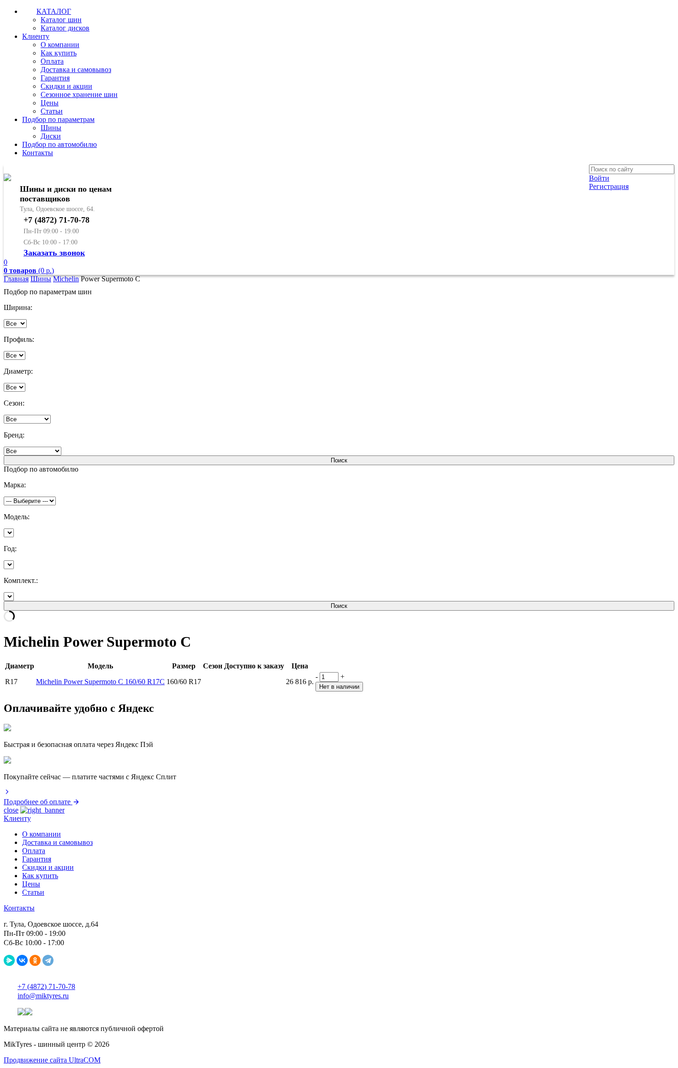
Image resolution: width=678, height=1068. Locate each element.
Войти (599, 178)
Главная (16, 279)
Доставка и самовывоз (76, 69)
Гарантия (55, 78)
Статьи (52, 111)
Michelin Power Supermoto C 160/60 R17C (100, 682)
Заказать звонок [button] (54, 252)
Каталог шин (61, 20)
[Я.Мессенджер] (9, 960)
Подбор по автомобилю (59, 144)
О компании (60, 45)
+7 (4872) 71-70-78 (46, 986)
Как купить (59, 53)
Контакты (37, 153)
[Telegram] (48, 960)
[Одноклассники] (35, 960)
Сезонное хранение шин (79, 94)
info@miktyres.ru (43, 996)
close (11, 810)
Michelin (66, 279)
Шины (51, 128)
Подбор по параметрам (58, 119)
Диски (51, 136)
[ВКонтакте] (22, 960)
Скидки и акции (66, 86)
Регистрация (609, 186)
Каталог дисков (65, 28)
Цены (50, 103)
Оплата (52, 61)
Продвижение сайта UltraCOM (52, 1060)
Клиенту (35, 36)
